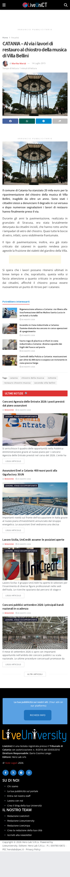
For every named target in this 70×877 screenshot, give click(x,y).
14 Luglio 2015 (38, 63)
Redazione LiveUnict (18, 816)
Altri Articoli (35, 674)
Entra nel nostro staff (18, 795)
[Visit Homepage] (35, 5)
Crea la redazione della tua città (24, 830)
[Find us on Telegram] (21, 773)
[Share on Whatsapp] (27, 121)
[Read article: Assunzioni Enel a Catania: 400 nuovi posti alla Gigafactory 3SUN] (35, 498)
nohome (52, 377)
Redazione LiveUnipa (18, 825)
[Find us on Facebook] (5, 773)
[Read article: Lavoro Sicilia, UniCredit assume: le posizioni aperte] (35, 564)
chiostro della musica (32, 377)
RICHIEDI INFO (37, 715)
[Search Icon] (66, 5)
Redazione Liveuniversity (20, 820)
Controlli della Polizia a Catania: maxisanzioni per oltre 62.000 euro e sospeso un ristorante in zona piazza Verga (43, 359)
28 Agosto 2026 (28, 351)
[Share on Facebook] (10, 121)
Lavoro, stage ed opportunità (21, 416)
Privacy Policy (33, 849)
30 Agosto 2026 (28, 319)
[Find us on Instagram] (29, 773)
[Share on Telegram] (44, 121)
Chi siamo (12, 786)
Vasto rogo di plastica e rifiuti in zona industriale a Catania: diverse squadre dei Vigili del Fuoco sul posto (41, 344)
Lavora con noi (15, 800)
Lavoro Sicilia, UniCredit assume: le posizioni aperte (33, 539)
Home (5, 37)
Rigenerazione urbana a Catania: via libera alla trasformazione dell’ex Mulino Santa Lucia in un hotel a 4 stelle (43, 312)
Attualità (15, 37)
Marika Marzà (19, 63)
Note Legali (11, 762)
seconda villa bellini (44, 382)
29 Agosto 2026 (28, 335)
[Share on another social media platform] (60, 121)
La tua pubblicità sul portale (22, 791)
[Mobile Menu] (4, 5)
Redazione (9, 410)
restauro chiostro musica (17, 382)
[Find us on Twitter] (13, 773)
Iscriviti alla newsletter (19, 835)
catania (14, 377)
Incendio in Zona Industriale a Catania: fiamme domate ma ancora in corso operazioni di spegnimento (43, 328)
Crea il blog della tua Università (24, 805)
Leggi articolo (15, 461)
